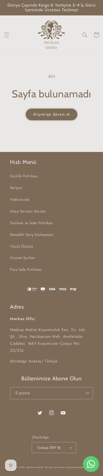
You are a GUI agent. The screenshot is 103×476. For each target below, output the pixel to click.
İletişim (16, 188)
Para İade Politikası (26, 269)
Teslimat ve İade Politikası (31, 223)
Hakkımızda (19, 199)
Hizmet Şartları (22, 258)
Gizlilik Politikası (24, 176)
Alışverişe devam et (51, 114)
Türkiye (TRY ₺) (48, 447)
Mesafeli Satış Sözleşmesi (32, 234)
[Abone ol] (87, 393)
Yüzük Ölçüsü (21, 246)
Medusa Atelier (35, 467)
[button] (6, 35)
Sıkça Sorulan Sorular (28, 211)
